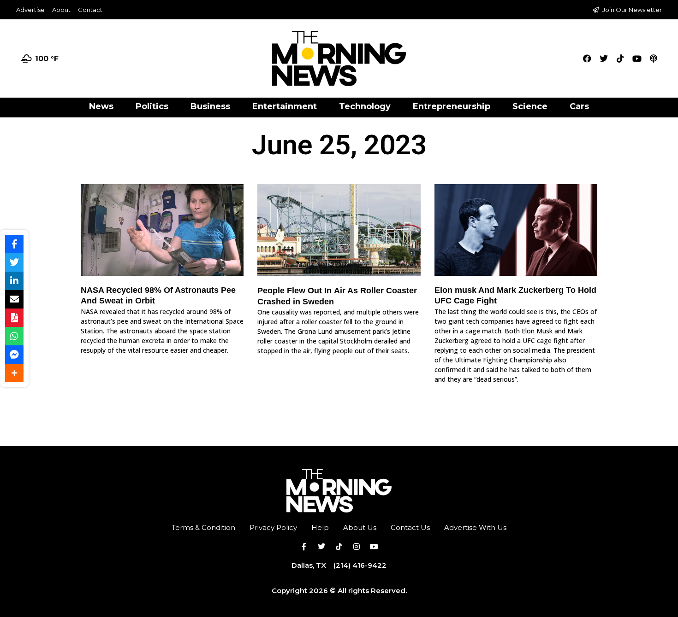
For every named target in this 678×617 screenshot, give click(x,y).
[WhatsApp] (14, 336)
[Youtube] (637, 58)
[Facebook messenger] (14, 354)
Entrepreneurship (451, 106)
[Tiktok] (620, 58)
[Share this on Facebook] (14, 244)
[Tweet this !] (14, 262)
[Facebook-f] (304, 546)
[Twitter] (603, 58)
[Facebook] (587, 58)
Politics (152, 106)
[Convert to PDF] (14, 317)
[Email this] (14, 299)
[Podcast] (653, 58)
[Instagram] (356, 546)
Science (529, 106)
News (101, 106)
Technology (365, 106)
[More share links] (14, 373)
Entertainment (284, 106)
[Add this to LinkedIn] (14, 281)
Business (210, 106)
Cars (579, 106)
